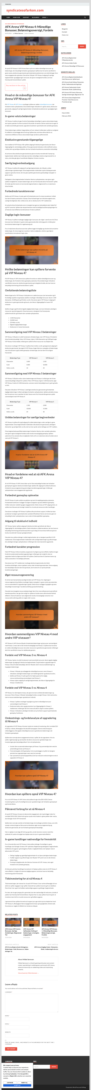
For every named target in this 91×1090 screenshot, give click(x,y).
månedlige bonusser (46, 104)
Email (7, 1024)
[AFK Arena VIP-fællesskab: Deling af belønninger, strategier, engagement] (31, 923)
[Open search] (85, 17)
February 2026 (66, 116)
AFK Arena (19, 104)
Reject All (24, 1082)
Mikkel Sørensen (18, 33)
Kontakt (26, 17)
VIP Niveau (10, 104)
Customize (10, 1082)
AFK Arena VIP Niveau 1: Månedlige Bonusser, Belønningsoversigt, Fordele (49, 932)
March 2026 (65, 113)
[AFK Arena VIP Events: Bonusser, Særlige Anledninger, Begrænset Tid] (13, 923)
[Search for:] (73, 46)
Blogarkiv (35, 17)
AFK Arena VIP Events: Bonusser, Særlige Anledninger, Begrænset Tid (13, 932)
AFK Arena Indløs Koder (69, 63)
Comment (9, 992)
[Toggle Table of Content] (24, 88)
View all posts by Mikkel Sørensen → (28, 973)
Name (7, 1015)
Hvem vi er (16, 17)
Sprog (44, 17)
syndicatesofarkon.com (25, 10)
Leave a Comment (29, 33)
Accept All (17, 1085)
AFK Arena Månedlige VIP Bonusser (14, 23)
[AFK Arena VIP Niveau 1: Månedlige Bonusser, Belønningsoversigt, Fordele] (50, 923)
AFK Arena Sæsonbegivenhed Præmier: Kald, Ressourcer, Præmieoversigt (71, 100)
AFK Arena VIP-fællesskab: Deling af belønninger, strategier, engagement (31, 932)
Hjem (8, 17)
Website (8, 1032)
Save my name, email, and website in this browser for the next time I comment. (29, 1043)
